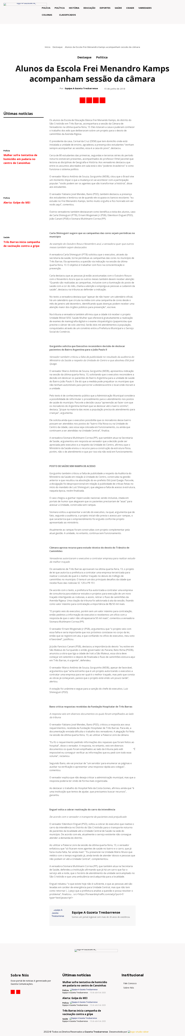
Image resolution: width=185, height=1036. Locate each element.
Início (47, 47)
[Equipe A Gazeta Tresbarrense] (60, 915)
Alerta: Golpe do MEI (16, 202)
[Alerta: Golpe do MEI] (23, 181)
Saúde (6, 237)
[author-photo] (84, 990)
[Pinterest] (96, 100)
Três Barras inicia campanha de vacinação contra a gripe (81, 1012)
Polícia (6, 150)
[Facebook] (82, 100)
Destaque (58, 47)
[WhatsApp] (102, 100)
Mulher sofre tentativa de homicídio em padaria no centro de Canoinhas (20, 159)
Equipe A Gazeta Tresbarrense (81, 88)
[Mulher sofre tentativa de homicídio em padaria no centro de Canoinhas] (23, 134)
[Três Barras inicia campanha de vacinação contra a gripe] (23, 221)
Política (102, 57)
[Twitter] (89, 100)
